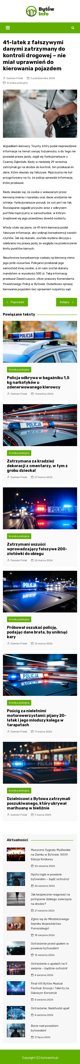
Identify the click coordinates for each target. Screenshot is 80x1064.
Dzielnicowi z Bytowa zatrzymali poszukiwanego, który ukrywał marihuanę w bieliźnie (38, 803)
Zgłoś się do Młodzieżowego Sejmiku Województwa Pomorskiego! (50, 923)
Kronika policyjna (17, 82)
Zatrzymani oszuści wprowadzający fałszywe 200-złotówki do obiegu (37, 549)
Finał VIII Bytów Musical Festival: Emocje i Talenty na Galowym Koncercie (50, 988)
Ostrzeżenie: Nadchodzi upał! (50, 1008)
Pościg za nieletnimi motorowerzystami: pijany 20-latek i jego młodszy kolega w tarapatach (36, 717)
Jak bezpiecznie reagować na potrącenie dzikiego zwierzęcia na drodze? (51, 899)
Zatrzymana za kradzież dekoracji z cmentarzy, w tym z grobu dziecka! (37, 466)
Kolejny (64, 302)
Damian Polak (15, 78)
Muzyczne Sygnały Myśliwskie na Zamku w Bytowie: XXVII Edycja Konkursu (50, 854)
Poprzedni (17, 302)
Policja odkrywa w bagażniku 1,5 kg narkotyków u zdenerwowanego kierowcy (38, 382)
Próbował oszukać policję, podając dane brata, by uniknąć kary (37, 632)
